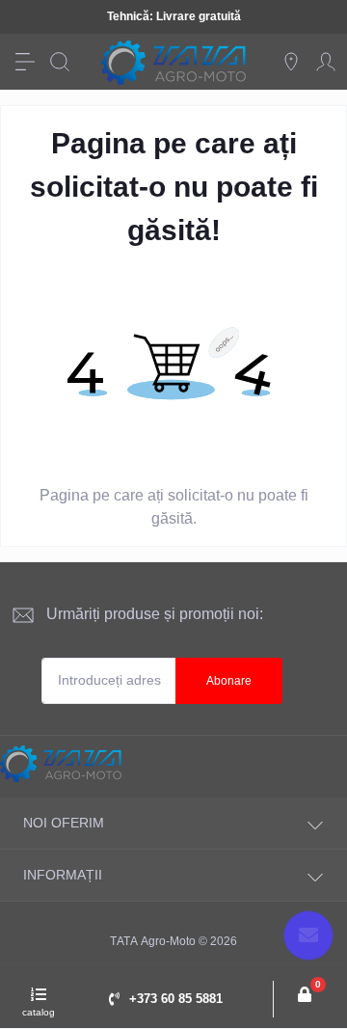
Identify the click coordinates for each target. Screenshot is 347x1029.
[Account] (325, 61)
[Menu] (25, 61)
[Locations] (291, 61)
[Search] (59, 61)
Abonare (229, 681)
